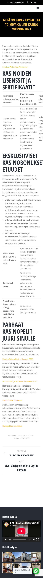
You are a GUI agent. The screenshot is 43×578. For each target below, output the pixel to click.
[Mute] (33, 539)
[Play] (5, 539)
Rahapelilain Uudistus (12, 426)
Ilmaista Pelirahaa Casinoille (14, 67)
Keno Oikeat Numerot (12, 400)
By (32, 435)
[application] (21, 531)
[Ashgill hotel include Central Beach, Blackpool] (7, 557)
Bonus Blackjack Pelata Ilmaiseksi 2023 (19, 381)
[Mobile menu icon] (38, 8)
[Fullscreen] (37, 539)
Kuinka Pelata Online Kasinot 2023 (17, 359)
